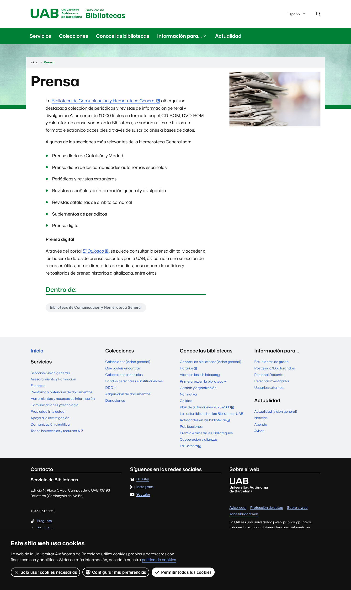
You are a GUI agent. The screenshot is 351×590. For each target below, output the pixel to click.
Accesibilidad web (243, 514)
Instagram (144, 487)
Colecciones (73, 36)
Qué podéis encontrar (122, 368)
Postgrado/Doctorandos (274, 368)
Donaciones (115, 400)
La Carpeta (191, 446)
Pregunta (44, 521)
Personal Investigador (271, 381)
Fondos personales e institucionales (134, 381)
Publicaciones (191, 426)
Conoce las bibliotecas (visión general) (210, 362)
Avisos (259, 431)
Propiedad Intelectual (48, 411)
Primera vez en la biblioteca (201, 381)
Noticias (260, 418)
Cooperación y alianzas (199, 439)
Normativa (188, 394)
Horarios (189, 368)
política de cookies (159, 560)
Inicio (37, 351)
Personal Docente (268, 375)
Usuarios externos (268, 387)
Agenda (260, 424)
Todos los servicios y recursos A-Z (57, 431)
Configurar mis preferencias (119, 572)
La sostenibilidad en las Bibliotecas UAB (211, 413)
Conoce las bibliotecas (122, 36)
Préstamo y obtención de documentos (61, 392)
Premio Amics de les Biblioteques (206, 433)
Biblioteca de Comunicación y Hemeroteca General (103, 100)
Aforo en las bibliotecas (201, 375)
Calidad (186, 401)
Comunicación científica (50, 424)
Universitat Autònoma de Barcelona (56, 14)
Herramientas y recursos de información (63, 398)
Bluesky (142, 479)
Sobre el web (297, 507)
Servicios (40, 36)
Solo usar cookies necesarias (49, 572)
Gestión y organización (198, 388)
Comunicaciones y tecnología (55, 405)
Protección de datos (266, 507)
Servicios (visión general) (50, 373)
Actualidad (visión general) (275, 411)
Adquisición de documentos (127, 394)
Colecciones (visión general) (127, 362)
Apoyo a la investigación (50, 418)
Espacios (38, 386)
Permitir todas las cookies (186, 572)
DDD (109, 387)
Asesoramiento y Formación (53, 379)
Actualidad (228, 36)
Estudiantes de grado (271, 362)
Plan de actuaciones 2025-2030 (208, 407)
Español (293, 15)
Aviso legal (237, 507)
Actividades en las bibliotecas (206, 420)
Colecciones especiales (124, 375)
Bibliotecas (105, 14)
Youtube (143, 494)
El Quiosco (93, 251)
